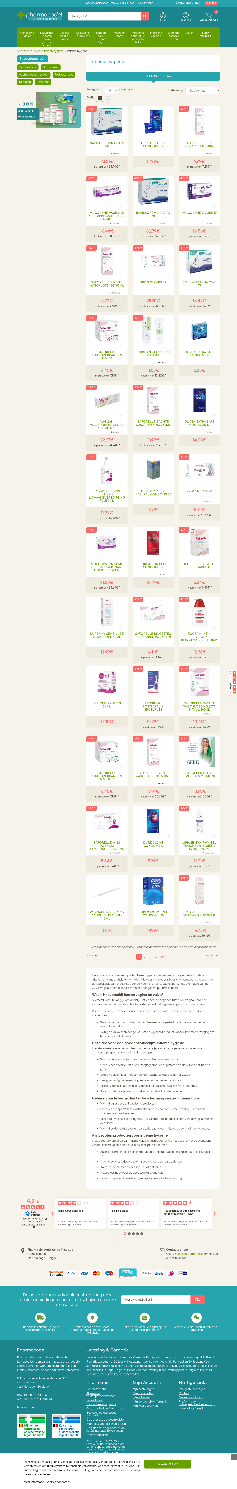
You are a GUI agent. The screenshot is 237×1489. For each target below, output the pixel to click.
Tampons (43, 82)
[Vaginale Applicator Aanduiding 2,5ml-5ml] (107, 891)
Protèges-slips (64, 74)
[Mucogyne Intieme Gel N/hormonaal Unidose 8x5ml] (107, 542)
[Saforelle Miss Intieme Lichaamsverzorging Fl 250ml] (107, 470)
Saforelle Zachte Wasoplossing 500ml (153, 775)
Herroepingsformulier (192, 1408)
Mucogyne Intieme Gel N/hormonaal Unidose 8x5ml (107, 567)
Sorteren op (175, 90)
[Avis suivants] (214, 1213)
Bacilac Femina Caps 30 (107, 145)
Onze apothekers (97, 1435)
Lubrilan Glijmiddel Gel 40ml (153, 354)
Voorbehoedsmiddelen (33, 74)
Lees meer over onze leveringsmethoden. (112, 1374)
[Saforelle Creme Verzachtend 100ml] (199, 891)
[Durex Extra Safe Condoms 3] (199, 330)
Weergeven (93, 89)
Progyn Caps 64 (199, 491)
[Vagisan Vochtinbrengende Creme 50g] (107, 400)
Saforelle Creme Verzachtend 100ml (199, 914)
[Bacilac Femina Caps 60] (153, 191)
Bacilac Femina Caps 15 (199, 284)
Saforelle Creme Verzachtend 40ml (199, 145)
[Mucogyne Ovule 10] (199, 191)
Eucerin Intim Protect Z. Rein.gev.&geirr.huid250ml (199, 637)
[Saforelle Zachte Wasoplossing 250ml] (153, 400)
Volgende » (212, 955)
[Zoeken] (145, 16)
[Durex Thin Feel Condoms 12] (153, 542)
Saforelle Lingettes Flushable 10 (199, 566)
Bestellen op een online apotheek (101, 1414)
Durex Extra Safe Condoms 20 (153, 914)
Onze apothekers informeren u (105, 1408)
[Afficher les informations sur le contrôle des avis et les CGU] (46, 1219)
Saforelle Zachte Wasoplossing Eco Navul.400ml (199, 706)
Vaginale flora (27, 67)
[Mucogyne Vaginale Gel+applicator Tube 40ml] (107, 191)
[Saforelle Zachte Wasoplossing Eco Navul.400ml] (199, 682)
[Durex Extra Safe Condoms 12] (199, 400)
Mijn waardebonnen (145, 1405)
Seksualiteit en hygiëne (49, 51)
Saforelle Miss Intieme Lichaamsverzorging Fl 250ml (107, 496)
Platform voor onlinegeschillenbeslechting (197, 1403)
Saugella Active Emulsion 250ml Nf (199, 775)
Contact (184, 1393)
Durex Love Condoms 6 (153, 844)
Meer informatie (34, 1482)
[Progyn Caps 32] (153, 261)
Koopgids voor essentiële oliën (106, 1423)
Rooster (99, 101)
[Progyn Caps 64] (199, 470)
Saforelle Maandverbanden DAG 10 (107, 355)
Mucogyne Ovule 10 (200, 212)
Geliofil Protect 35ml (106, 705)
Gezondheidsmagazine (101, 1404)
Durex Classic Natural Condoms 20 (153, 493)
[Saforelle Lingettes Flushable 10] (199, 542)
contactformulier (193, 1253)
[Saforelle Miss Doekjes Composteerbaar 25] (107, 821)
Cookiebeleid (94, 1400)
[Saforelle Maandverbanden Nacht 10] (107, 751)
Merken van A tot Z (191, 1397)
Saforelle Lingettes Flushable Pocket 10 (153, 635)
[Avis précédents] (52, 1213)
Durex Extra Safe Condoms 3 (199, 354)
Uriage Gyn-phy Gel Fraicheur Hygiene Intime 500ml (199, 846)
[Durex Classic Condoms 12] (153, 121)
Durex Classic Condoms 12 (153, 145)
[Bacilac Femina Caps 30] (107, 121)
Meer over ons (26, 1407)
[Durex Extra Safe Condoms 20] (153, 891)
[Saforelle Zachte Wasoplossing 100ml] (107, 261)
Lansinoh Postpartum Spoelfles (153, 706)
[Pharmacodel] (39, 15)
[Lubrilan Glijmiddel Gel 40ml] (153, 330)
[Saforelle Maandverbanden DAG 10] (107, 330)
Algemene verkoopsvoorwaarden (100, 1395)
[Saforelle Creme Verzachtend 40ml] (199, 121)
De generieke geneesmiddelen (105, 1419)
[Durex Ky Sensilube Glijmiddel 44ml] (107, 612)
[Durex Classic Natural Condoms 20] (153, 470)
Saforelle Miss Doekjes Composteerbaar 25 (107, 846)
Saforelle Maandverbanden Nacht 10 (107, 776)
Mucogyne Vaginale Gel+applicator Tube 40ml (107, 216)
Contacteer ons (96, 1389)
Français (211, 3)
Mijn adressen (141, 1397)
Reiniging (25, 82)
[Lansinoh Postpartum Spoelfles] (153, 682)
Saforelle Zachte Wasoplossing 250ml (153, 423)
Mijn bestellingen (143, 1389)
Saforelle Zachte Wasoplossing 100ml (107, 284)
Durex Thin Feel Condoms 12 (153, 566)
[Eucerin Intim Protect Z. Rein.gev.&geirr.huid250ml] (199, 612)
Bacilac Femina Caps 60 (153, 214)
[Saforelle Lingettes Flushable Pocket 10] (153, 612)
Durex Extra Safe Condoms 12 (199, 423)
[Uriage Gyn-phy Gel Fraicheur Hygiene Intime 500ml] (199, 821)
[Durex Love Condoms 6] (153, 821)
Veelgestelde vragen (192, 1389)
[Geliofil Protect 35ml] (107, 682)
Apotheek (23, 51)
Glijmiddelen (50, 67)
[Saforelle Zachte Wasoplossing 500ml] (153, 751)
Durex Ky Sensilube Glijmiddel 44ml (107, 635)
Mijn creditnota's (143, 1393)
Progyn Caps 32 (153, 282)
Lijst (108, 101)
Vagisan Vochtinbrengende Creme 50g (107, 425)
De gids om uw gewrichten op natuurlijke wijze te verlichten (105, 1429)
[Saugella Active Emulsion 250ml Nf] (199, 751)
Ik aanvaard (167, 1464)
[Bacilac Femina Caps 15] (199, 261)
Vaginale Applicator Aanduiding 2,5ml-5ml (107, 915)
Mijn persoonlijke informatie (150, 1401)
